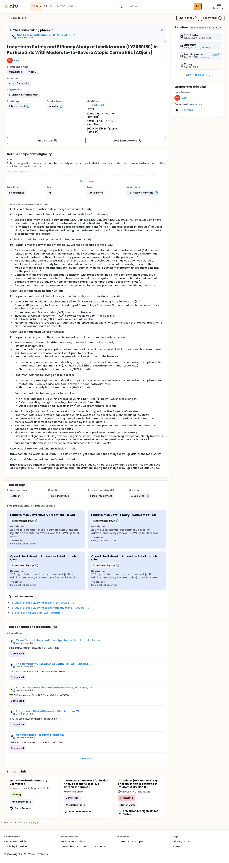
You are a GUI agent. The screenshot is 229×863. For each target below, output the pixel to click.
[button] (19, 83)
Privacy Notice (182, 841)
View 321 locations (125, 140)
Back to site (18, 18)
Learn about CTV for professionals (83, 846)
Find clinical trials (15, 841)
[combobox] (82, 6)
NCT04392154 (95, 105)
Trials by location (15, 846)
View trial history (196, 75)
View (215, 54)
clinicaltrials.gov (30, 822)
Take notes (44, 140)
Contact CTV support (131, 841)
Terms (177, 846)
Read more (86, 181)
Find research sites (72, 841)
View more (87, 758)
